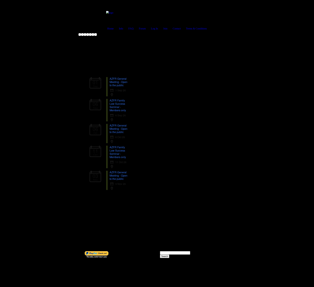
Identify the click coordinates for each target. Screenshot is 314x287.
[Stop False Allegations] (93, 36)
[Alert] (90, 36)
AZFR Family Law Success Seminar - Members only (118, 105)
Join (165, 28)
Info (121, 28)
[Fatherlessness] (85, 36)
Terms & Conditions (196, 28)
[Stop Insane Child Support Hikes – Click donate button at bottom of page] (82, 36)
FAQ (131, 28)
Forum (142, 28)
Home (110, 28)
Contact (177, 28)
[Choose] (95, 36)
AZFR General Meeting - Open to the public (118, 82)
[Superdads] (79, 36)
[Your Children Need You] (87, 36)
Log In (154, 28)
